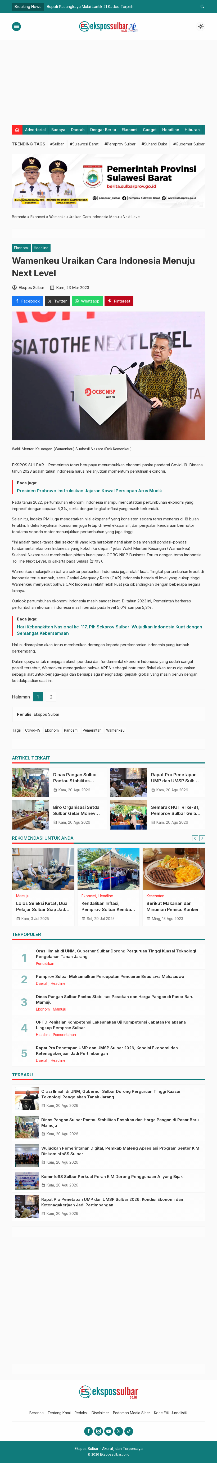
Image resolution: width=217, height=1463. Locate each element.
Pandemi (71, 730)
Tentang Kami (59, 1413)
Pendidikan (45, 964)
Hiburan (192, 129)
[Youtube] (108, 1431)
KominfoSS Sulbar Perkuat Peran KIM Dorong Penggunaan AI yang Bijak (112, 1176)
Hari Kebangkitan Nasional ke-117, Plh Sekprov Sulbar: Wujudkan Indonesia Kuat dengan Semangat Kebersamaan (109, 630)
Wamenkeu (115, 730)
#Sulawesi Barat (84, 144)
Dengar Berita (103, 129)
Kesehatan (155, 896)
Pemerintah (92, 730)
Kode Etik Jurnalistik (171, 1413)
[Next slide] (202, 838)
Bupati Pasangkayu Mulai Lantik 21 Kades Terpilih (90, 6)
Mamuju (22, 896)
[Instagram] (98, 1431)
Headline (170, 129)
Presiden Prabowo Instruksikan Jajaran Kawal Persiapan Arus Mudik (89, 490)
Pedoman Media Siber (131, 1413)
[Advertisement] (108, 80)
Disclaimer (100, 1413)
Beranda (36, 1413)
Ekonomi (129, 129)
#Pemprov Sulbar (120, 144)
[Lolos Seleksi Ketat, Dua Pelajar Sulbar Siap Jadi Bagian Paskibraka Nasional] (43, 869)
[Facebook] (88, 1431)
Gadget (150, 129)
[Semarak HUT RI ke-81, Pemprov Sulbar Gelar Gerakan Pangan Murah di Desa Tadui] (128, 815)
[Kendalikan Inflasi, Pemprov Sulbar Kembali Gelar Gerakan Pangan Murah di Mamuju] (109, 869)
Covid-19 (32, 730)
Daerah (78, 129)
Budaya (58, 129)
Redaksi (81, 1413)
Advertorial (35, 129)
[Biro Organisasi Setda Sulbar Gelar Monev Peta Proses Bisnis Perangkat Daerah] (30, 815)
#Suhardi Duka (154, 144)
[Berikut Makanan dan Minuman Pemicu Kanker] (174, 869)
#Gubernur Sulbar (189, 144)
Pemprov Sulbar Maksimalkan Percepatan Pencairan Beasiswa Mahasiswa (110, 976)
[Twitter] (118, 1431)
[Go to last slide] (195, 838)
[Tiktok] (128, 1431)
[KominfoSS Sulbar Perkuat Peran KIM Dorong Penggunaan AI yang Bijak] (27, 1181)
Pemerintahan (64, 1035)
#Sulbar (57, 144)
